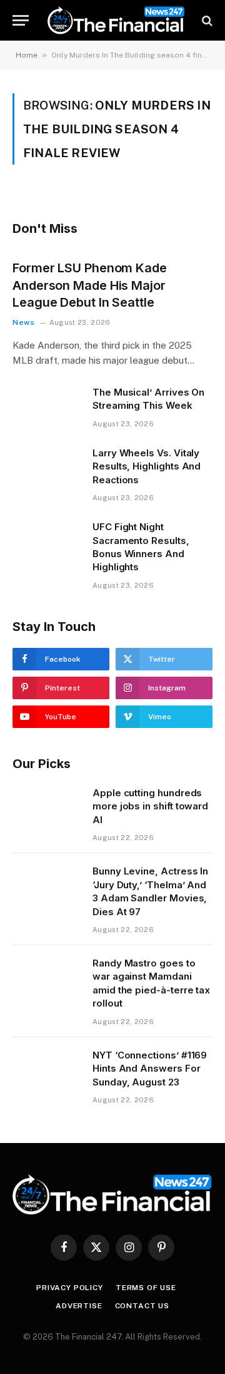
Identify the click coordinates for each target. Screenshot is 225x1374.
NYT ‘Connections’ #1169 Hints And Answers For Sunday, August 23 (149, 1068)
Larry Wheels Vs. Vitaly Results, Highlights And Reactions (146, 466)
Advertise (79, 1305)
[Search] (205, 20)
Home (27, 55)
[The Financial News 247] (116, 20)
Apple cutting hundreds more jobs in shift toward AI (150, 806)
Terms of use (146, 1287)
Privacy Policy (69, 1287)
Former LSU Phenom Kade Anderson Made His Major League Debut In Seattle (89, 284)
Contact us (142, 1305)
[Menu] (20, 20)
